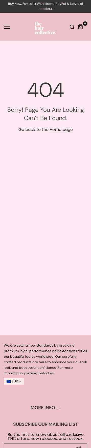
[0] (80, 27)
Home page (61, 129)
